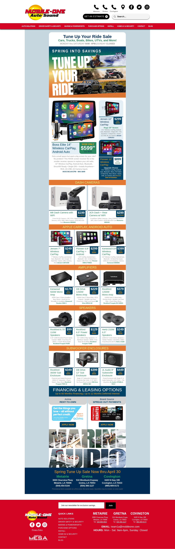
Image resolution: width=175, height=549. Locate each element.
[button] (96, 16)
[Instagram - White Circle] (44, 524)
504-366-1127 (121, 522)
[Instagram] (147, 7)
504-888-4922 (102, 522)
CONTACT (62, 537)
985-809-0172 (141, 522)
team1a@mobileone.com (125, 526)
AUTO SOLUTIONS (66, 519)
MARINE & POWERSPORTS (69, 525)
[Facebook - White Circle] (32, 524)
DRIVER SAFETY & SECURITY (71, 522)
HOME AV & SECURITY (67, 534)
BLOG (60, 540)
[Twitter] (139, 7)
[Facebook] (131, 7)
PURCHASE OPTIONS (67, 528)
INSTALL (61, 531)
